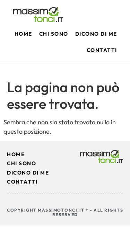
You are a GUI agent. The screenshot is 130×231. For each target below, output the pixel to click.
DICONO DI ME (28, 172)
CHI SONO (21, 163)
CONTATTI (22, 181)
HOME (16, 154)
